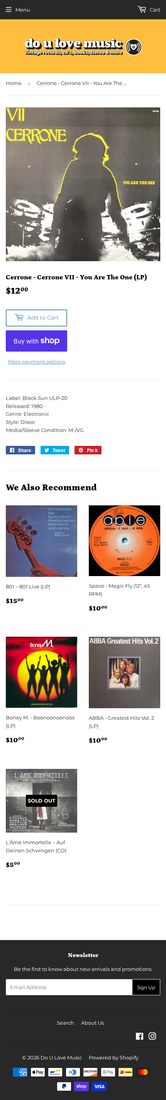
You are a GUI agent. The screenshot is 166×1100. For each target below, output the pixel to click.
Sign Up (146, 987)
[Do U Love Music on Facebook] (140, 1037)
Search (65, 1023)
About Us (92, 1023)
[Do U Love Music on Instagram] (152, 1037)
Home (14, 83)
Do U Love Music (61, 1057)
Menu (22, 10)
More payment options (36, 362)
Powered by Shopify (114, 1057)
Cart (154, 10)
